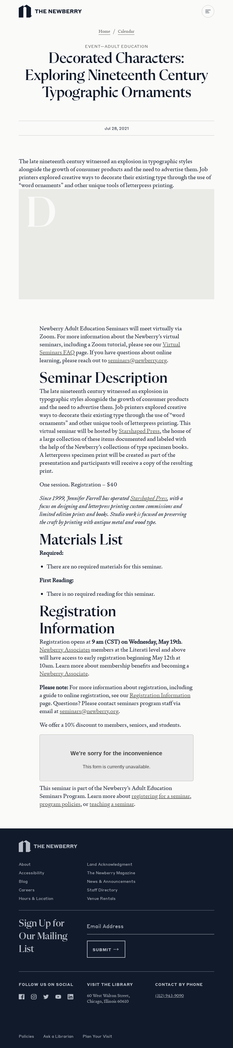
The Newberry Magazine (111, 872)
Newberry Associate (63, 673)
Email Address (105, 926)
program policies (59, 804)
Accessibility (31, 872)
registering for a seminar (161, 796)
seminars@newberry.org (137, 360)
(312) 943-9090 (169, 995)
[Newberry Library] (48, 859)
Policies (26, 1036)
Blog (23, 881)
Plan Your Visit (97, 1036)
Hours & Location (36, 898)
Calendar (126, 31)
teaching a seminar (112, 804)
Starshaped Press (139, 431)
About (25, 864)
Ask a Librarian (58, 1036)
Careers (27, 889)
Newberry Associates (64, 649)
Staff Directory (102, 889)
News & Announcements (111, 881)
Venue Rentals (101, 898)
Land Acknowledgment (109, 864)
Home (104, 31)
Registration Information (160, 695)
